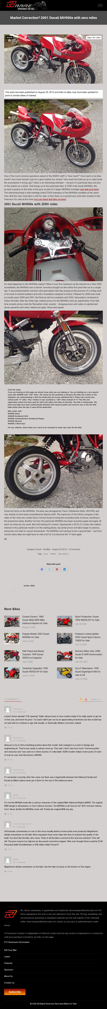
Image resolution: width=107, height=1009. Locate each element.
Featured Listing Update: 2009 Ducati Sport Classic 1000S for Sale (87, 637)
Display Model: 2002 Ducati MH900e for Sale (35, 636)
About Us (8, 976)
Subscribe (15, 992)
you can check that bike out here (49, 199)
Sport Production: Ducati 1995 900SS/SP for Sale (87, 618)
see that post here (89, 189)
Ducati (9, 38)
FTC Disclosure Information (17, 942)
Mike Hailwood (63, 554)
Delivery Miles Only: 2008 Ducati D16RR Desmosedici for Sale (88, 654)
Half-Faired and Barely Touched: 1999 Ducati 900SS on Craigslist (33, 654)
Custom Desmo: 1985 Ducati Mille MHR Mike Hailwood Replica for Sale (35, 620)
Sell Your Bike (10, 950)
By (46, 549)
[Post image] (12, 621)
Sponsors (8, 969)
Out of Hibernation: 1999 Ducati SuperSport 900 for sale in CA (87, 671)
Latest (7, 956)
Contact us (9, 982)
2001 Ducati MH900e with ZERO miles (31, 204)
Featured (8, 963)
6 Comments (74, 549)
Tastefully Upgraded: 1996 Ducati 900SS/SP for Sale (35, 670)
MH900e (53, 554)
